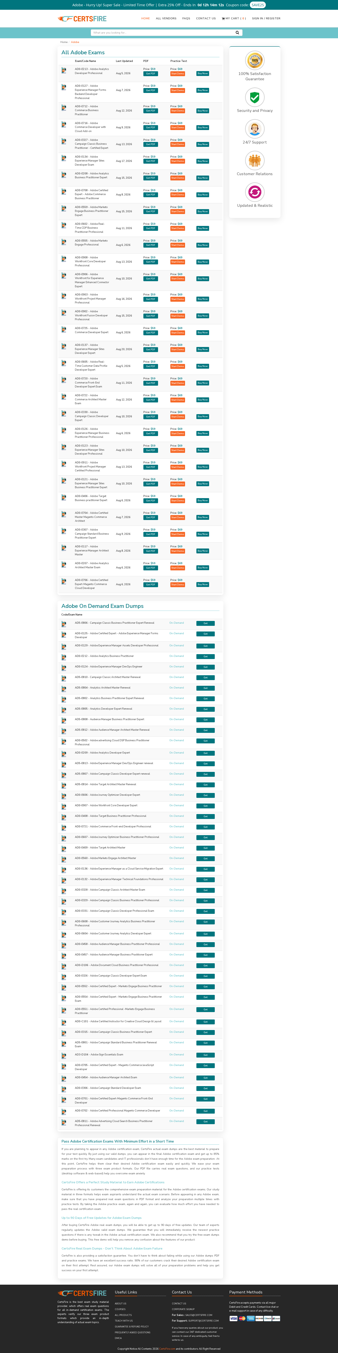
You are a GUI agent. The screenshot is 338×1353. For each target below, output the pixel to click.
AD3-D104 (81, 1054)
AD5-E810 (81, 677)
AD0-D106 (81, 965)
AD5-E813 (81, 763)
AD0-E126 (92, 433)
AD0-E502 (81, 740)
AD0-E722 (91, 399)
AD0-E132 (81, 879)
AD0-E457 (81, 954)
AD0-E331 (81, 911)
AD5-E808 (81, 719)
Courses (120, 1309)
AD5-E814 (81, 784)
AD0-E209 (81, 753)
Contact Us (206, 18)
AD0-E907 (81, 805)
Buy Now (203, 73)
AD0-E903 (90, 299)
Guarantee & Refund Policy (132, 1326)
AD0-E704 (91, 517)
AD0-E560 (81, 858)
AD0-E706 (91, 584)
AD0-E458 (81, 944)
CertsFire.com (167, 1349)
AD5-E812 (81, 730)
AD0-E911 (90, 467)
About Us (120, 1303)
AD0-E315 (81, 1032)
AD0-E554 (81, 997)
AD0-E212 (81, 656)
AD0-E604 (81, 933)
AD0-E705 (81, 1065)
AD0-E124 (81, 666)
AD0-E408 (81, 816)
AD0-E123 (89, 450)
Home (145, 18)
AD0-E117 (92, 551)
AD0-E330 (92, 416)
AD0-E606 (81, 795)
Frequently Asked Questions (132, 1332)
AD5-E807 (81, 774)
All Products (123, 1315)
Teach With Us (124, 1320)
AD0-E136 (81, 868)
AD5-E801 (81, 1042)
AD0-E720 (88, 383)
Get (206, 623)
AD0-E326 (81, 976)
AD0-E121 (91, 483)
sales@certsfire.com (198, 1315)
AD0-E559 (91, 211)
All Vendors (166, 18)
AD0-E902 (91, 315)
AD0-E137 (89, 349)
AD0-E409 (81, 847)
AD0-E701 (81, 1098)
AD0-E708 (91, 194)
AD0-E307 (92, 534)
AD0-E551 (81, 1009)
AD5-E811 (81, 1121)
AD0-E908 (90, 262)
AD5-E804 (81, 687)
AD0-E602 (90, 228)
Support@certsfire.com (203, 1320)
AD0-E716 (90, 127)
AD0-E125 (81, 633)
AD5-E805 (81, 709)
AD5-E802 (81, 698)
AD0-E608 (81, 921)
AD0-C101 (81, 1021)
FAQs (186, 18)
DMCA (118, 1338)
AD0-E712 (87, 110)
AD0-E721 (81, 826)
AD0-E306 (81, 1088)
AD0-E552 (81, 986)
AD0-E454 (81, 1077)
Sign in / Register (266, 18)
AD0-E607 (81, 837)
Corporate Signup (183, 1309)
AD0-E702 (81, 1110)
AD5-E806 (81, 623)
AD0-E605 (91, 366)
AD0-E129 (81, 645)
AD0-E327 (91, 144)
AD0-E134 (89, 161)
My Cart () (235, 18)
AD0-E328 (81, 890)
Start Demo (177, 73)
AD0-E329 (81, 900)
